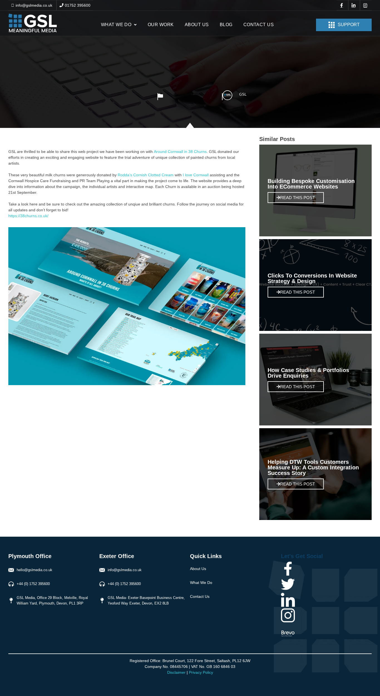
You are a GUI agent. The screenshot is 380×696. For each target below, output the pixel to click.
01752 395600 (77, 5)
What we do (201, 582)
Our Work (161, 24)
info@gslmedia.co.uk (34, 5)
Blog (226, 24)
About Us (197, 24)
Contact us (258, 24)
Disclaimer (176, 672)
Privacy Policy (201, 672)
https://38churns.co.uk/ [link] (28, 216)
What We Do (116, 24)
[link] (180, 151)
